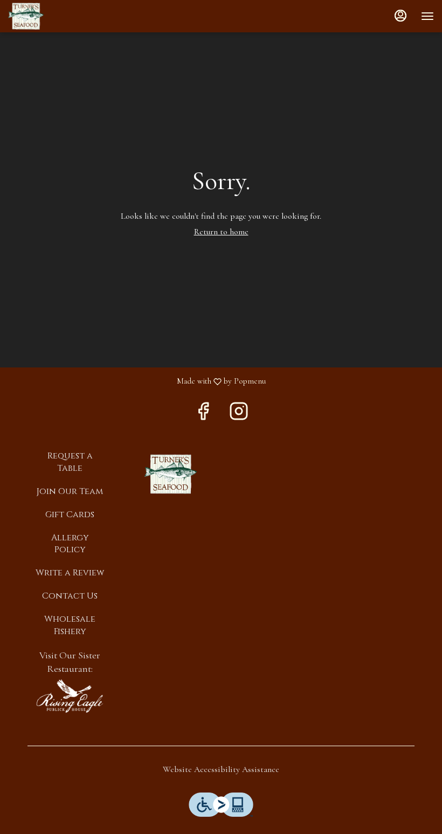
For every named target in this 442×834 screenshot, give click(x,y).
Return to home (221, 231)
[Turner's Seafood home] (56, 16)
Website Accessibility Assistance (221, 769)
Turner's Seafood (170, 474)
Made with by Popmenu (137, 381)
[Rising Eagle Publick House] (70, 695)
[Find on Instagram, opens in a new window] (238, 414)
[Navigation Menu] (427, 16)
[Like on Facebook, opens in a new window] (203, 414)
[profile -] (400, 15)
